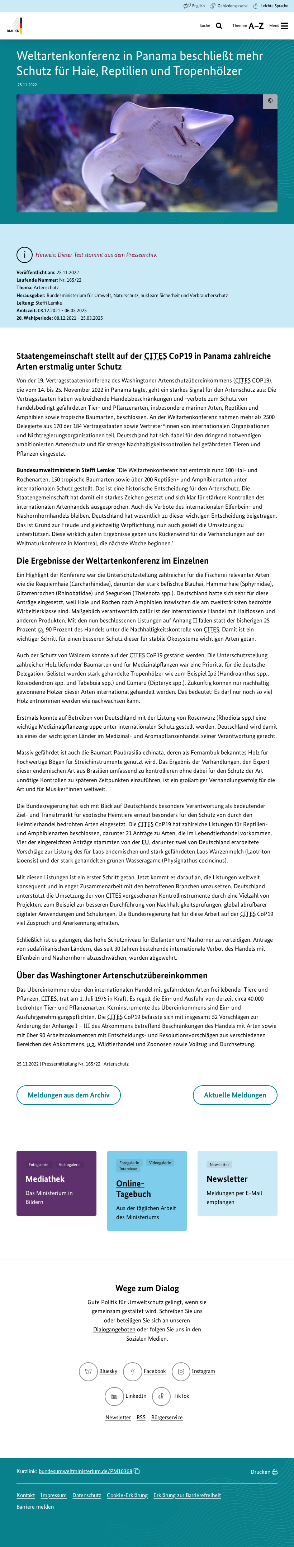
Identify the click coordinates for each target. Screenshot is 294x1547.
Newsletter (227, 1179)
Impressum (54, 1495)
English (198, 5)
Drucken (260, 1471)
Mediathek (45, 1179)
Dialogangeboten (114, 1329)
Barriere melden (35, 1506)
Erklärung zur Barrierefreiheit (187, 1495)
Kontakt (25, 1495)
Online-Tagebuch (133, 1188)
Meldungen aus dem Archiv (69, 1095)
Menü (274, 25)
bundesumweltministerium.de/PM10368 (85, 1471)
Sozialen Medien (146, 1338)
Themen (239, 28)
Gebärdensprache (233, 5)
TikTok (181, 1395)
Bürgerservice (167, 1417)
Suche (205, 25)
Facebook (155, 1371)
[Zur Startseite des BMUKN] (14, 26)
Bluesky (108, 1371)
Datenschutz (86, 1495)
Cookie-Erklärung (127, 1495)
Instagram (203, 1371)
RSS (141, 1417)
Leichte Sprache (274, 5)
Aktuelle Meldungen (235, 1095)
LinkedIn (135, 1395)
